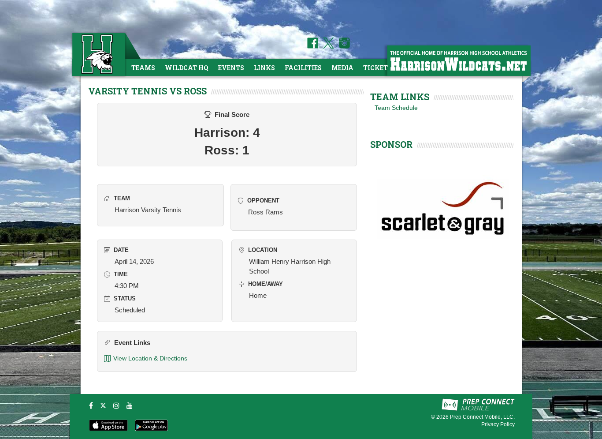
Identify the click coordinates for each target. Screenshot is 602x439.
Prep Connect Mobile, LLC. (482, 417)
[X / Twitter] (103, 405)
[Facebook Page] (312, 46)
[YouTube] (129, 405)
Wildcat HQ (186, 68)
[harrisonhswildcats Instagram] (343, 46)
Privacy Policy (498, 424)
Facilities (303, 68)
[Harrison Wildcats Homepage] (458, 60)
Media (342, 68)
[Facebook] (91, 405)
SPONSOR (391, 144)
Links (264, 68)
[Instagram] (116, 405)
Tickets (377, 68)
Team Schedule (396, 107)
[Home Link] (98, 54)
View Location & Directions (150, 358)
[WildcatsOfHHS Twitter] (327, 46)
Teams (143, 68)
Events (231, 68)
